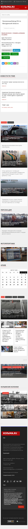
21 (17, 282)
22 (21, 282)
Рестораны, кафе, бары (7, 107)
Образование (14, 180)
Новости (4, 85)
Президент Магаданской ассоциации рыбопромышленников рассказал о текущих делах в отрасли (13, 232)
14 (17, 279)
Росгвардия (22, 126)
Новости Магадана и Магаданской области (10, 8)
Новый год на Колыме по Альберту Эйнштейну (20, 410)
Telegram (17, 50)
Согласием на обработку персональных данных (11, 501)
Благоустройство (17, 367)
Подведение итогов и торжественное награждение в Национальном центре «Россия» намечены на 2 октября (12, 201)
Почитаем (5, 393)
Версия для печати (7, 33)
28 (17, 284)
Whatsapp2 (15, 54)
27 (14, 284)
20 (14, 282)
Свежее (2, 297)
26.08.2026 (5, 126)
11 (6, 279)
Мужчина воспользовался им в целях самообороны (12, 146)
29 (21, 284)
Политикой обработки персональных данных (13, 499)
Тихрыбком (25, 215)
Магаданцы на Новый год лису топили (7, 410)
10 (2, 279)
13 (14, 279)
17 (2, 282)
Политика (15, 297)
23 (25, 282)
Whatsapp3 (6, 57)
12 (10, 279)
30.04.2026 (5, 215)
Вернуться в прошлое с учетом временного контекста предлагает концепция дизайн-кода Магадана (12, 255)
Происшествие (8, 297)
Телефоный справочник (9, 28)
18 (6, 282)
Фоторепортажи (8, 244)
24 (2, 284)
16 (25, 279)
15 (21, 279)
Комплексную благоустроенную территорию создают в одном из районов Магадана (11, 373)
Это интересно (21, 297)
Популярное (4, 122)
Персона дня (6, 210)
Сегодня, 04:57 (6, 301)
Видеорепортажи (7, 367)
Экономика (13, 152)
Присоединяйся (6, 50)
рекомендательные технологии (13, 503)
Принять (21, 507)
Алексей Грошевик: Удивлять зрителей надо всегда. (6, 416)
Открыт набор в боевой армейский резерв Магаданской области (19, 349)
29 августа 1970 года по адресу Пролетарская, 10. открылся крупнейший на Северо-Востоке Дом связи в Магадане (7, 336)
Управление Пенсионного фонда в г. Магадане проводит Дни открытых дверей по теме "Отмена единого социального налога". (13, 95)
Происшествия (14, 126)
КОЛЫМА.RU (8, 7)
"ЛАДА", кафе (5, 105)
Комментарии (11, 122)
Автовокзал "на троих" (9, 399)
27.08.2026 (5, 152)
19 (10, 282)
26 (10, 284)
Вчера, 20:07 (18, 326)
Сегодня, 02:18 (5, 326)
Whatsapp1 (6, 54)
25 (6, 284)
